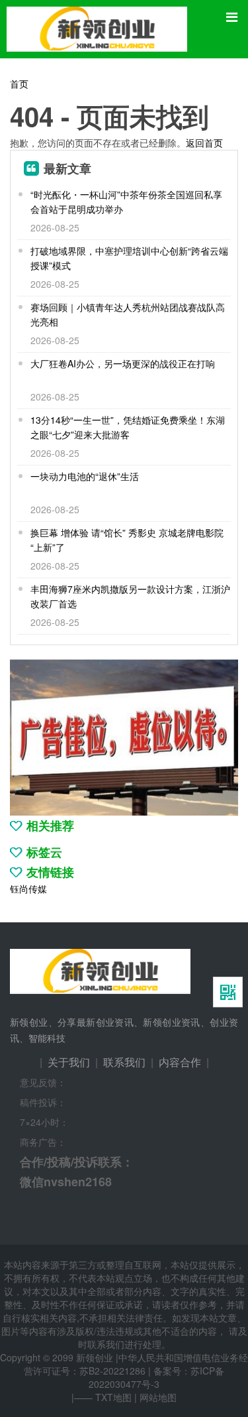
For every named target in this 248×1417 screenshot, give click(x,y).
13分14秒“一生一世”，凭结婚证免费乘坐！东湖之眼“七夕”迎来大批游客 (127, 427)
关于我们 (69, 1062)
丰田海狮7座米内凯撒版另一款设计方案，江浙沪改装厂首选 (130, 596)
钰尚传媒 (28, 888)
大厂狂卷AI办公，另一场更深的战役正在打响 (122, 363)
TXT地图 (113, 1397)
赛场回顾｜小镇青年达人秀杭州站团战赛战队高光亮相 (127, 314)
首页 (19, 83)
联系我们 (124, 1062)
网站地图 (158, 1397)
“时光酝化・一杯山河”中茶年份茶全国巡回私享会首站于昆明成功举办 (126, 202)
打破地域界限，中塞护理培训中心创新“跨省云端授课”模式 (129, 258)
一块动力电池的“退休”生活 (84, 476)
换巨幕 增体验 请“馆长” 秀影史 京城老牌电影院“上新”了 (127, 540)
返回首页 (204, 142)
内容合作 (180, 1062)
